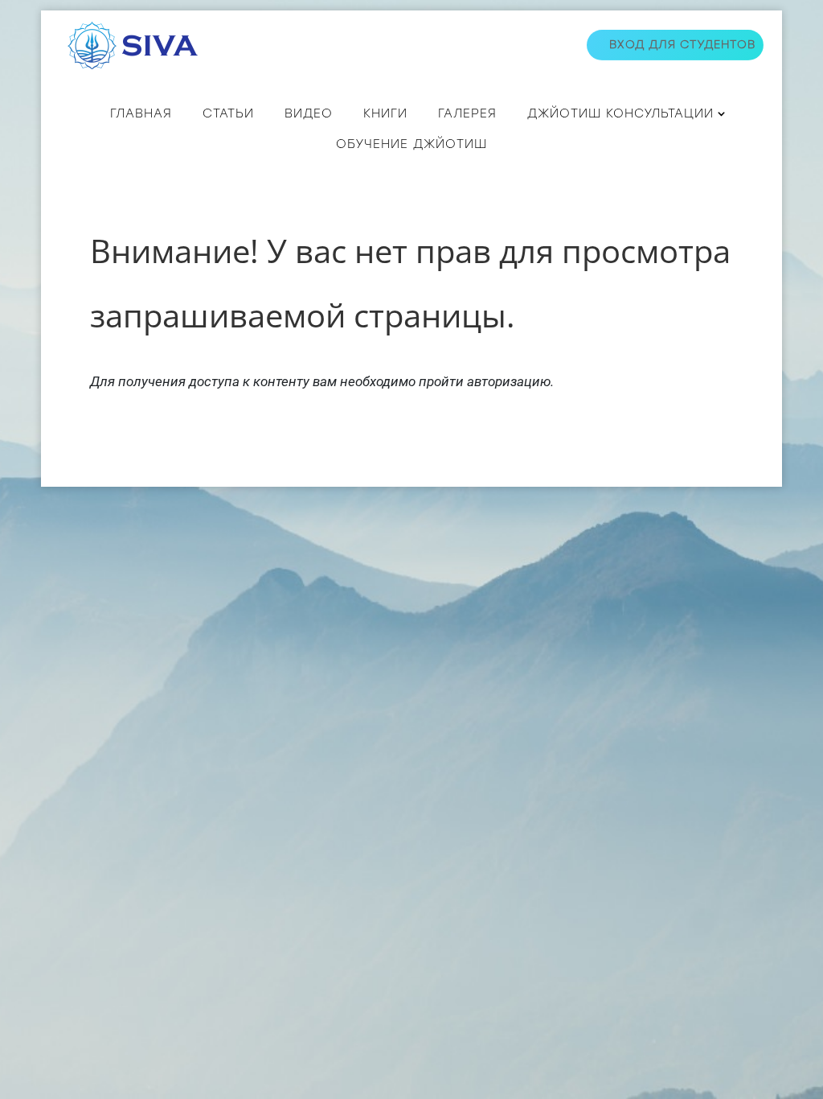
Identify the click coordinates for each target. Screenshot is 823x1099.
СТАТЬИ (228, 113)
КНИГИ (385, 113)
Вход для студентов (682, 44)
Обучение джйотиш (411, 144)
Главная (141, 113)
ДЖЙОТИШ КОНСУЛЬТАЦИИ (620, 113)
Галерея (467, 113)
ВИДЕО (309, 113)
